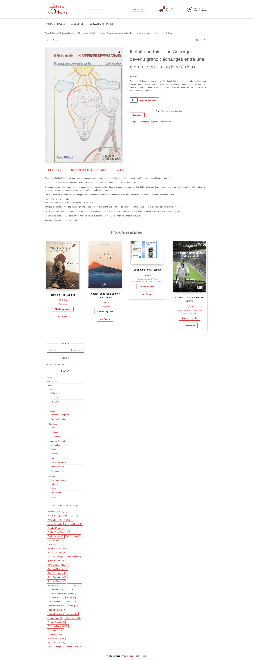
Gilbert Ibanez (73, 556)
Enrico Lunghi (72, 536)
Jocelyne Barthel (56, 581)
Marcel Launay (55, 589)
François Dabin (56, 556)
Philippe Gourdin (56, 622)
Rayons (55, 33)
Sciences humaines (68, 33)
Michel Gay (72, 597)
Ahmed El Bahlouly (57, 511)
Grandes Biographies (60, 414)
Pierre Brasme (55, 630)
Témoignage (83, 33)
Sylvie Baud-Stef (56, 642)
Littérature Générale (190, 310)
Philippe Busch (73, 617)
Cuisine (54, 393)
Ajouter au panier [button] (63, 309)
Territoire (52, 497)
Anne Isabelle (165, 121)
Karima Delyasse (56, 585)
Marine (52, 475)
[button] (118, 51)
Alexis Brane (55, 515)
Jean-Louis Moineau (58, 564)
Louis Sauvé (74, 585)
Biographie (55, 444)
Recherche (138, 9)
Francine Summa (56, 552)
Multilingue (55, 436)
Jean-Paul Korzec (57, 572)
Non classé (148, 279)
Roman (54, 457)
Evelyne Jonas (56, 540)
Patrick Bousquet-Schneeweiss (63, 613)
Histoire (140, 279)
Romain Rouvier (56, 638)
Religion (54, 483)
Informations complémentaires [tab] (88, 169)
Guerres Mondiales (59, 419)
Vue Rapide (63, 316)
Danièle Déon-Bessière (59, 532)
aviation (68, 519)
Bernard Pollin (55, 523)
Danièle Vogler (55, 536)
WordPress (128, 655)
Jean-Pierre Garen (57, 577)
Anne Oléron (54, 519)
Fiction (49, 376)
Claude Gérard (55, 527)
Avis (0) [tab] (120, 169)
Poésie (54, 453)
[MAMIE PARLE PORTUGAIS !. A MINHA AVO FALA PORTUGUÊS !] (48, 40)
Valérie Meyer (74, 646)
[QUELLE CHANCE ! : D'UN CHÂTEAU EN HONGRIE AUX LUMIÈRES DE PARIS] (205, 40)
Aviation (52, 406)
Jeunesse (53, 423)
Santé (53, 488)
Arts (50, 389)
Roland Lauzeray (56, 634)
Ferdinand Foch (56, 544)
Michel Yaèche (55, 601)
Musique (54, 397)
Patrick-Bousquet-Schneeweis (62, 605)
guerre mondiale (56, 560)
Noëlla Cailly (72, 601)
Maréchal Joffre (56, 597)
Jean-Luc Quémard (57, 568)
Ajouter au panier (148, 99)
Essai (53, 449)
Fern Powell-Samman (58, 548)
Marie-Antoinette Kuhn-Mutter (62, 593)
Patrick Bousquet (56, 609)
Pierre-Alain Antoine (58, 626)
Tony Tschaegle (56, 646)
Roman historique (58, 462)
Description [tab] (54, 169)
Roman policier (57, 466)
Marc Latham (73, 589)
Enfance (54, 431)
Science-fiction (57, 471)
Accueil (48, 33)
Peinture (54, 401)
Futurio (144, 655)
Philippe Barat (55, 617)
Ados (53, 427)
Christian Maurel (73, 523)
